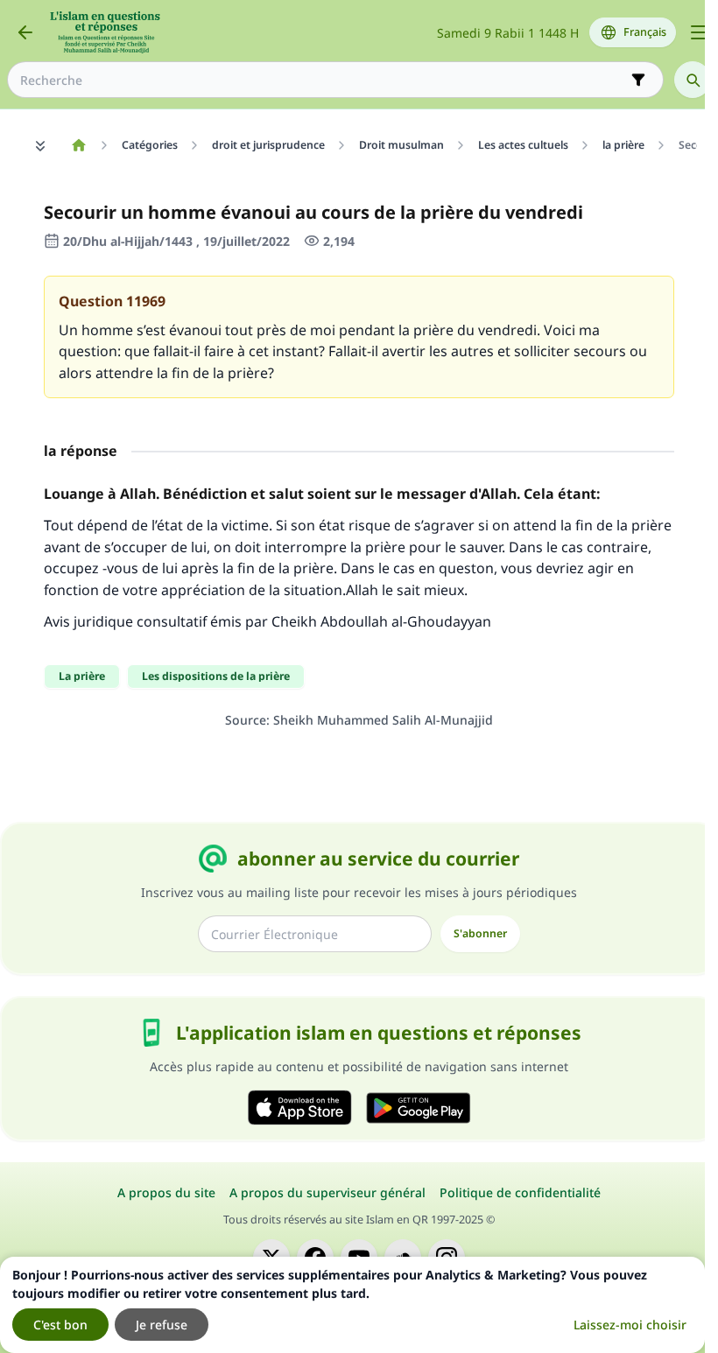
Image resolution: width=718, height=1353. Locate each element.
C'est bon (60, 1324)
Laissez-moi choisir (630, 1324)
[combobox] (323, 80)
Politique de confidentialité (520, 1192)
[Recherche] (692, 79)
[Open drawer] (698, 32)
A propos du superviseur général (327, 1192)
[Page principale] (78, 145)
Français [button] (644, 32)
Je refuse (161, 1324)
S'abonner (480, 933)
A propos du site (166, 1192)
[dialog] (352, 1305)
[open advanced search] (638, 79)
